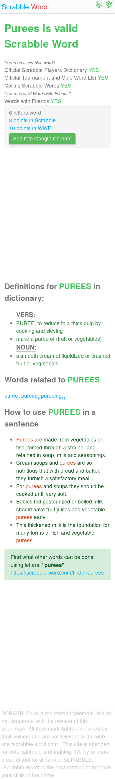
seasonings (91, 455)
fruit (62, 338)
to (39, 323)
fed (37, 501)
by (98, 323)
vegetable (93, 509)
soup (48, 455)
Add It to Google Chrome (42, 139)
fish (20, 447)
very (51, 493)
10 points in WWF (30, 128)
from (63, 439)
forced (34, 447)
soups (41, 462)
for (106, 524)
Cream (24, 462)
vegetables (87, 338)
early (39, 517)
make (22, 338)
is (65, 524)
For (20, 486)
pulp (89, 323)
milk (61, 455)
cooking (25, 330)
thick (76, 323)
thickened (39, 524)
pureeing (53, 395)
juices (63, 509)
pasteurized (56, 501)
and (40, 330)
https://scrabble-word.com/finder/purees (57, 572)
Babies (24, 501)
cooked (24, 493)
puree (42, 338)
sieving (54, 330)
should (88, 486)
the (71, 524)
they (21, 478)
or (70, 338)
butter (92, 470)
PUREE (25, 323)
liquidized (73, 355)
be (101, 486)
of (52, 338)
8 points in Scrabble (32, 120)
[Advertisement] (57, 216)
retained (25, 455)
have (39, 509)
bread (67, 470)
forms (37, 532)
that (43, 470)
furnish (36, 478)
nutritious (27, 470)
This (21, 524)
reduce (51, 323)
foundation (89, 524)
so (89, 462)
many (22, 532)
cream (47, 355)
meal (83, 478)
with (54, 470)
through (53, 447)
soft (62, 493)
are (38, 439)
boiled (85, 501)
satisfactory (63, 478)
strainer (76, 447)
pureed (30, 395)
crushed (100, 355)
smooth (29, 355)
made (50, 439)
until (40, 493)
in (39, 455)
